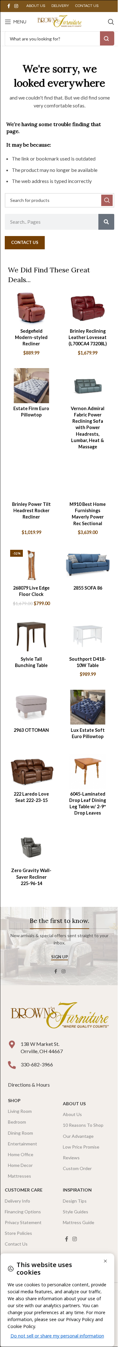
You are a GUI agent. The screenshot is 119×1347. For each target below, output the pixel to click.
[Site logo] (59, 21)
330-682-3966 (37, 1064)
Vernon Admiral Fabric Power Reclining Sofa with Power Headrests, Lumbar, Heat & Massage (87, 427)
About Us (74, 1103)
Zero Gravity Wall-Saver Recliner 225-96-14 (31, 877)
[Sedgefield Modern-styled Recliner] (31, 308)
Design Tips (75, 1201)
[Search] (111, 21)
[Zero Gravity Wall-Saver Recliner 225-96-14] (31, 847)
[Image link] (59, 1016)
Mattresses (19, 1176)
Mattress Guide (78, 1222)
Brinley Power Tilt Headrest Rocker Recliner (31, 510)
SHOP (14, 1100)
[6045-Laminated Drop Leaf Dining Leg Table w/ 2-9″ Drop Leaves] (87, 771)
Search (107, 38)
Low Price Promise (81, 1147)
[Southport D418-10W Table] (87, 636)
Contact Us (16, 1244)
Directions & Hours (29, 1085)
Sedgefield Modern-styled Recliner (31, 337)
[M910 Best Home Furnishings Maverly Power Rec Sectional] (87, 481)
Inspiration (77, 1189)
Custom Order (77, 1168)
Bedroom (17, 1122)
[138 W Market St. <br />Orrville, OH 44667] (12, 1044)
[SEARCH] (107, 200)
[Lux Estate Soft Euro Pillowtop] (87, 707)
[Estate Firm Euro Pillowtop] (31, 385)
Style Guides (75, 1211)
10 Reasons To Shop (83, 1125)
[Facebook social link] (8, 6)
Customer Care (24, 1189)
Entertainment (22, 1143)
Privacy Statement (23, 1222)
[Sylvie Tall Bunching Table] (31, 636)
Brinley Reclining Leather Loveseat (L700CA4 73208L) (88, 337)
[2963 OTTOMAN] (31, 707)
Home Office (20, 1154)
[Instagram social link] (16, 6)
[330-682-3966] (12, 1065)
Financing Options (23, 1211)
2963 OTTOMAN (31, 730)
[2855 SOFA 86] (87, 565)
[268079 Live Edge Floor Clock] (31, 565)
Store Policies (18, 1233)
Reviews (71, 1157)
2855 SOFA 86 (87, 588)
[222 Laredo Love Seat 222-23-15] (31, 771)
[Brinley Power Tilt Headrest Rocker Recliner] (31, 481)
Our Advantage (78, 1136)
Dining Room (20, 1133)
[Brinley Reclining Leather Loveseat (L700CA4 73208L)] (87, 308)
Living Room (20, 1111)
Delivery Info (17, 1201)
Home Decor (20, 1165)
